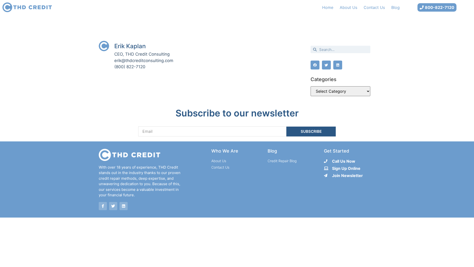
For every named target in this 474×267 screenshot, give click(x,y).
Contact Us (374, 7)
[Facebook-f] (103, 206)
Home (327, 7)
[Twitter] (113, 206)
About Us (348, 7)
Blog (395, 7)
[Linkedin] (123, 206)
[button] (315, 65)
